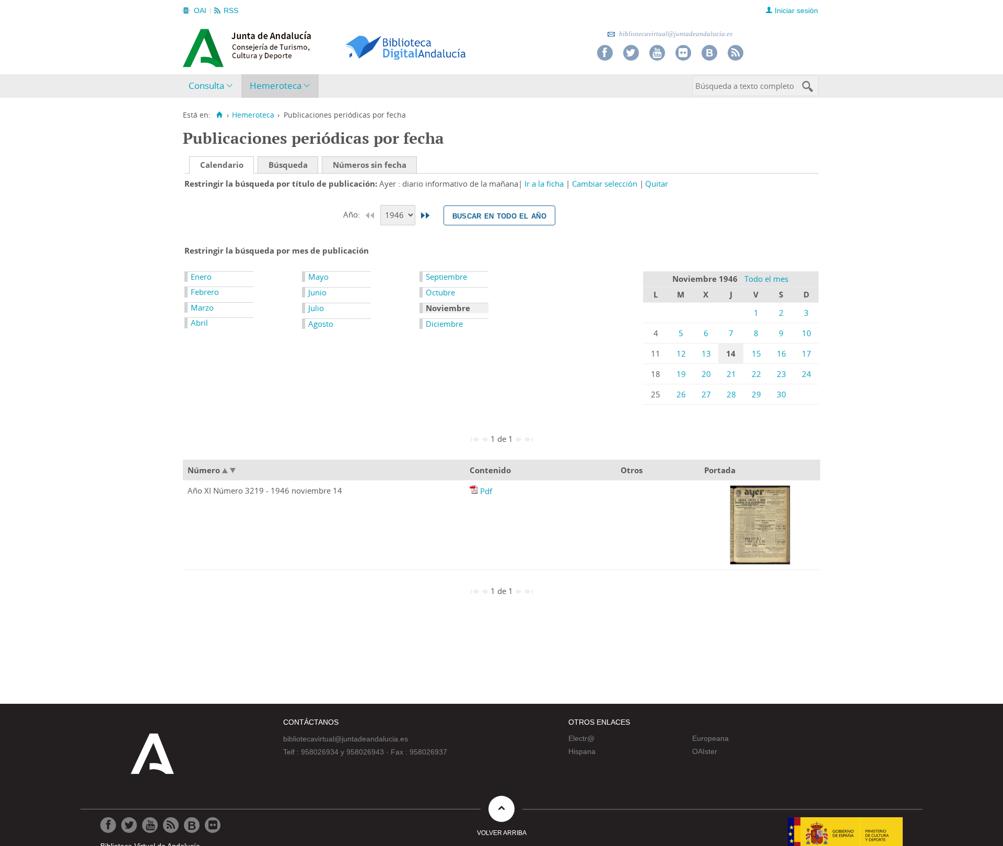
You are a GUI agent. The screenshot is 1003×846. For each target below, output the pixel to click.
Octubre (440, 292)
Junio (317, 292)
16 (781, 353)
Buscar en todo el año (499, 215)
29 (756, 394)
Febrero (205, 292)
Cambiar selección (604, 183)
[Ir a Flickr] (683, 53)
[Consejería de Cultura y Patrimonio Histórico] (287, 46)
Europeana (710, 738)
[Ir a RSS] (735, 53)
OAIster (704, 751)
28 (731, 394)
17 (806, 353)
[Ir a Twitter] (631, 53)
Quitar (656, 183)
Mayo (318, 276)
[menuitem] (212, 86)
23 (781, 374)
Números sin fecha (369, 164)
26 (681, 394)
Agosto (320, 323)
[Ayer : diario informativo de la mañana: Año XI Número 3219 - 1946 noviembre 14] (475, 491)
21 (731, 374)
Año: (352, 214)
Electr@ (581, 738)
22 (756, 374)
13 (706, 353)
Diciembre (444, 323)
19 (681, 374)
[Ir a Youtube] (657, 53)
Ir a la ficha (544, 183)
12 (681, 353)
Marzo (202, 307)
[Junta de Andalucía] (206, 44)
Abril (199, 322)
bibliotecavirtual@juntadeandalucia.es (674, 34)
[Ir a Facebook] (605, 53)
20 (706, 374)
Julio (316, 308)
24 (806, 374)
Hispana (582, 751)
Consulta (206, 85)
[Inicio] (219, 115)
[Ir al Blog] (709, 53)
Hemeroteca (275, 85)
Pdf (486, 491)
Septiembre (446, 276)
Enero (201, 276)
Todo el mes (766, 278)
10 (806, 333)
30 (781, 394)
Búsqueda (288, 164)
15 (756, 353)
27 (706, 394)
